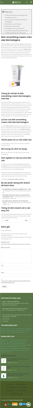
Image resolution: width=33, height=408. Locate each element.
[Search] (26, 2)
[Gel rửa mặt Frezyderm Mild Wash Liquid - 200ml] (3, 368)
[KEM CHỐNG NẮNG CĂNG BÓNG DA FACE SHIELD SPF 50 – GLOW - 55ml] (3, 375)
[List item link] (16, 319)
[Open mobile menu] (1, 2)
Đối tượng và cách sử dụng (12, 26)
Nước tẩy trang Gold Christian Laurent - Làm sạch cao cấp (18, 359)
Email (2, 272)
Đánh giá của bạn (5, 242)
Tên (2, 265)
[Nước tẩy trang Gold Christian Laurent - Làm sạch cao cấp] (3, 360)
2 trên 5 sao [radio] (10, 244)
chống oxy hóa (27, 49)
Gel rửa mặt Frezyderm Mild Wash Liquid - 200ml (18, 367)
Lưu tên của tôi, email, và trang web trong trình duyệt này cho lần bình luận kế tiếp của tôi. (15, 281)
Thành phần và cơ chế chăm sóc (13, 24)
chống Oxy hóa (9, 126)
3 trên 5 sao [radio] (16, 244)
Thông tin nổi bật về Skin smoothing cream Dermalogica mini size (16, 16)
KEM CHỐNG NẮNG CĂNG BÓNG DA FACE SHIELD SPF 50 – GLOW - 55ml (18, 374)
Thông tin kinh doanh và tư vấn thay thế (15, 32)
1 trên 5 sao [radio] (4, 244)
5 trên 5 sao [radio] (27, 244)
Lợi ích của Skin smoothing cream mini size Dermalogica (16, 21)
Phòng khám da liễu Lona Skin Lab (16, 179)
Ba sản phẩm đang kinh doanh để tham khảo (16, 30)
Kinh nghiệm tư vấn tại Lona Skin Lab (14, 28)
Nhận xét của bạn (5, 247)
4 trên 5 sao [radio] (22, 244)
